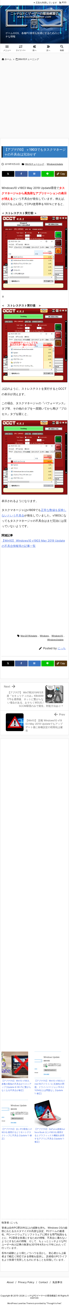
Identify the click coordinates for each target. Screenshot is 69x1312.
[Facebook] (21, 174)
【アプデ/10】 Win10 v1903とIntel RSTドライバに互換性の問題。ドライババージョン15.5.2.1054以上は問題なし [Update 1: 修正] (49, 1087)
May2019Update (29, 635)
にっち (62, 648)
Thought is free (54, 1303)
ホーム (8, 59)
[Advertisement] (34, 99)
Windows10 (57, 635)
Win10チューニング (29, 59)
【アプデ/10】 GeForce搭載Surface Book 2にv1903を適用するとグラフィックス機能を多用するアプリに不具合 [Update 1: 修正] (49, 1135)
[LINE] (47, 174)
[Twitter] (8, 174)
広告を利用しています (46, 2)
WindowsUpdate (55, 164)
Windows (44, 635)
